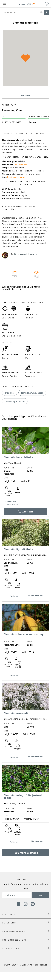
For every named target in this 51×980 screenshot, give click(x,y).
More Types (36, 277)
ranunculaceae (20, 164)
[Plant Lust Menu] (5, 4)
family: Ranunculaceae (32, 392)
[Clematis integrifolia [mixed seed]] (25, 801)
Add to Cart (27, 511)
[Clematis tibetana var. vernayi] (25, 637)
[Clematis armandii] (25, 718)
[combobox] (25, 503)
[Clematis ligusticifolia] (25, 555)
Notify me (25, 95)
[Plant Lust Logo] (27, 3)
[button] (41, 12)
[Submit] (46, 12)
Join (40, 895)
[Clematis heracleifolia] (25, 467)
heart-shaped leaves (16, 177)
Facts (15, 276)
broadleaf (9, 392)
